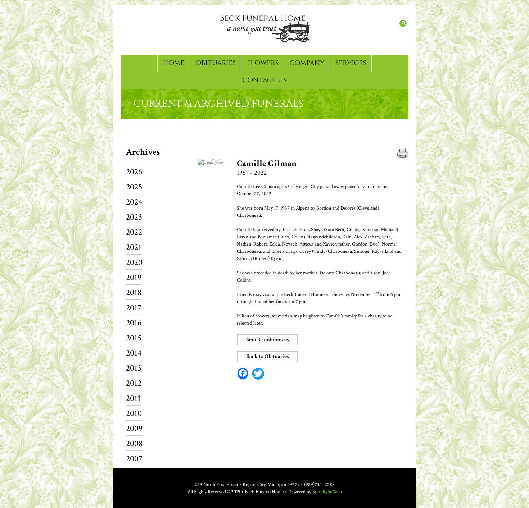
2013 (133, 369)
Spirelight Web (327, 492)
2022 (134, 233)
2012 (133, 384)
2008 (134, 444)
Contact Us (264, 80)
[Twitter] (258, 374)
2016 (133, 323)
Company (307, 63)
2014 (133, 353)
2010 (134, 414)
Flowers (263, 63)
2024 (134, 202)
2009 (134, 429)
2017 (133, 308)
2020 (134, 263)
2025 (134, 187)
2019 (133, 278)
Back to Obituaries (267, 356)
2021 (133, 248)
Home (173, 63)
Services (350, 63)
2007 (134, 458)
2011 (133, 399)
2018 (133, 293)
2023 (134, 218)
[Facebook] (243, 374)
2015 (133, 338)
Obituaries (215, 63)
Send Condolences (267, 339)
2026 (134, 172)
